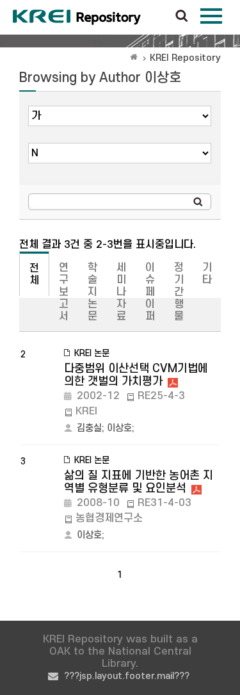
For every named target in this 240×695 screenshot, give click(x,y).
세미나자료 (121, 292)
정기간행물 (179, 292)
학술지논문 (92, 292)
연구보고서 (63, 292)
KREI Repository (185, 58)
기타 (207, 274)
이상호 (119, 428)
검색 (182, 16)
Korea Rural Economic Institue (77, 17)
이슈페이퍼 (150, 292)
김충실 (89, 428)
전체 (34, 274)
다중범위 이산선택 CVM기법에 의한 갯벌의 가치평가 (136, 375)
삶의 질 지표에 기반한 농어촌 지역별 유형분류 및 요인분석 (138, 482)
